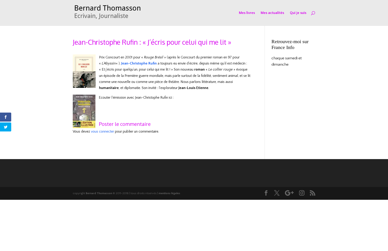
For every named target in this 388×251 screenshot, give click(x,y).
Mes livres (247, 13)
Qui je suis (298, 13)
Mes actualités (272, 13)
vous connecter (102, 131)
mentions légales (169, 193)
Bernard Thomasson (99, 193)
